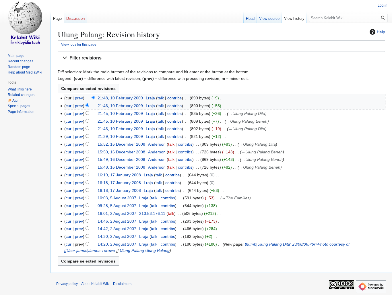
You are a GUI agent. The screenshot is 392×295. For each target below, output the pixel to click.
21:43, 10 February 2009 (120, 128)
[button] (221, 58)
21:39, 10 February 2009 (120, 136)
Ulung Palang (132, 250)
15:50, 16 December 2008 (121, 152)
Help (381, 32)
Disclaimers (122, 284)
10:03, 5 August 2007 (117, 198)
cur (68, 105)
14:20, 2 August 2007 (117, 244)
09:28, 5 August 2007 (117, 205)
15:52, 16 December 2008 (121, 144)
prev (79, 98)
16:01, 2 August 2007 (117, 213)
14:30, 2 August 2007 (117, 236)
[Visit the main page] (25, 23)
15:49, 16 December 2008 (121, 159)
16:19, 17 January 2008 (119, 175)
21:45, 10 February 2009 (120, 113)
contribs (174, 98)
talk (161, 98)
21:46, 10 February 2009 (120, 105)
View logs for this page (78, 44)
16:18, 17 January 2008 (119, 182)
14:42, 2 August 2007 (117, 228)
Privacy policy (67, 284)
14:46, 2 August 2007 (117, 221)
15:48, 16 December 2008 (121, 167)
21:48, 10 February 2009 (120, 98)
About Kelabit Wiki (95, 284)
